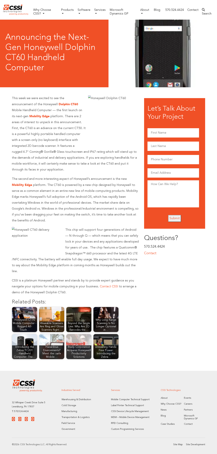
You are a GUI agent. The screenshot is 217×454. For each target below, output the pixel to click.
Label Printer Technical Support (127, 405)
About (164, 398)
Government (68, 429)
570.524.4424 (174, 10)
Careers (188, 404)
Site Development (195, 444)
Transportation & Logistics (76, 417)
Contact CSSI (109, 286)
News (163, 410)
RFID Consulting (119, 423)
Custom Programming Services (127, 429)
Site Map (178, 444)
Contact (193, 10)
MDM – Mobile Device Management (130, 417)
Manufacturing (69, 411)
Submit (175, 218)
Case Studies (168, 424)
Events (187, 398)
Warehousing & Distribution (76, 399)
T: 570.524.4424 (20, 411)
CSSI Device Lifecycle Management (130, 411)
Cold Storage (69, 405)
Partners (188, 410)
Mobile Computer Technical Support (130, 399)
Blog (157, 10)
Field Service (68, 423)
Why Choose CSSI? (171, 404)
